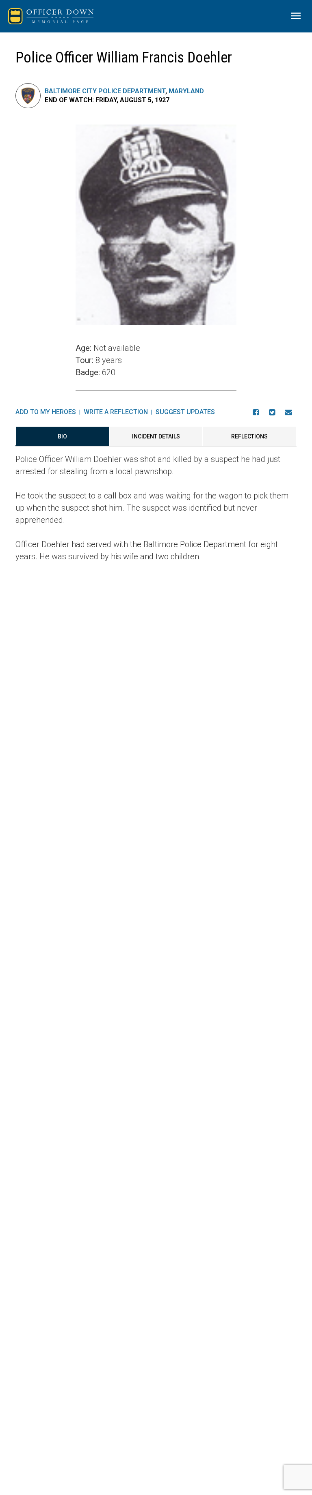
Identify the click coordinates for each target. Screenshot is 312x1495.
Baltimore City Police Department (105, 91)
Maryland (186, 91)
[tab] (62, 436)
